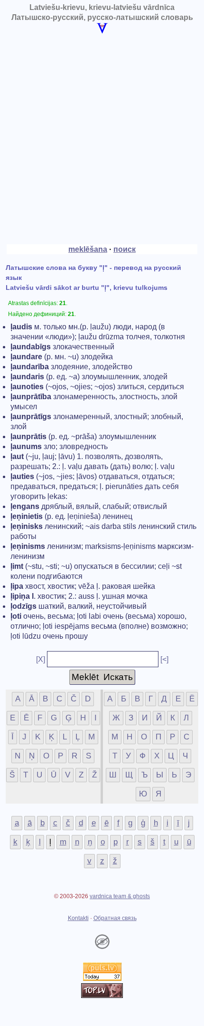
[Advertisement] (102, 139)
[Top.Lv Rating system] (102, 995)
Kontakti (78, 918)
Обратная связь (115, 918)
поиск (124, 249)
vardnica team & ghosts (120, 896)
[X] (40, 659)
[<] (164, 659)
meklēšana (87, 249)
